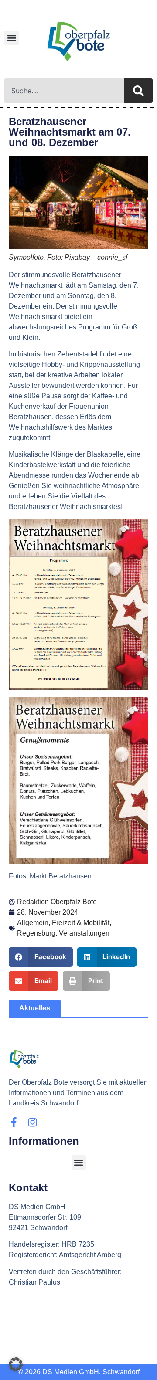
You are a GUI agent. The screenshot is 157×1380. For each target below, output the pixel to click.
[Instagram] (32, 1122)
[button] (11, 38)
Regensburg (36, 933)
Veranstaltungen (84, 933)
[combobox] (64, 90)
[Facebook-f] (14, 1122)
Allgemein (32, 922)
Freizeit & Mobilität (80, 922)
